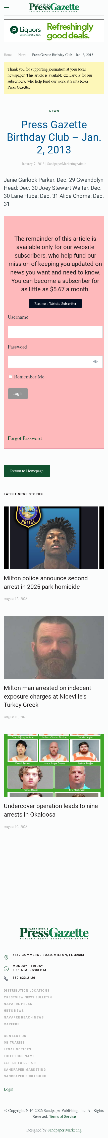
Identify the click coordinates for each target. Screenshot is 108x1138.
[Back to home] (54, 7)
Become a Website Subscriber (55, 303)
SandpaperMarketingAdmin (66, 163)
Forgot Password (25, 438)
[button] (6, 7)
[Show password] (95, 362)
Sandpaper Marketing (64, 1129)
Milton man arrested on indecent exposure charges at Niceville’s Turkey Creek (47, 696)
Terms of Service (62, 1116)
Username (18, 316)
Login (8, 1089)
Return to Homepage (26, 470)
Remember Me (28, 376)
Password (17, 346)
